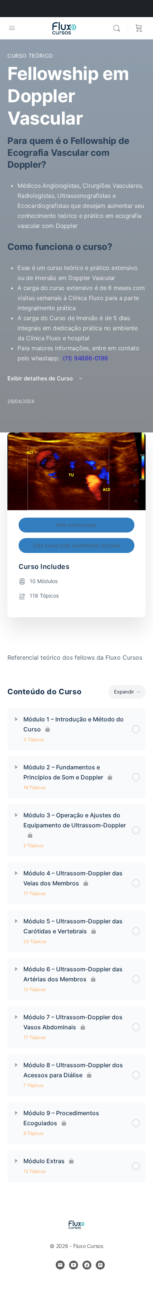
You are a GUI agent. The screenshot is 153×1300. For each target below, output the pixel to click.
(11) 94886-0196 (85, 358)
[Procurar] (118, 28)
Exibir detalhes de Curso (40, 378)
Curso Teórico (30, 55)
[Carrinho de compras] (139, 28)
